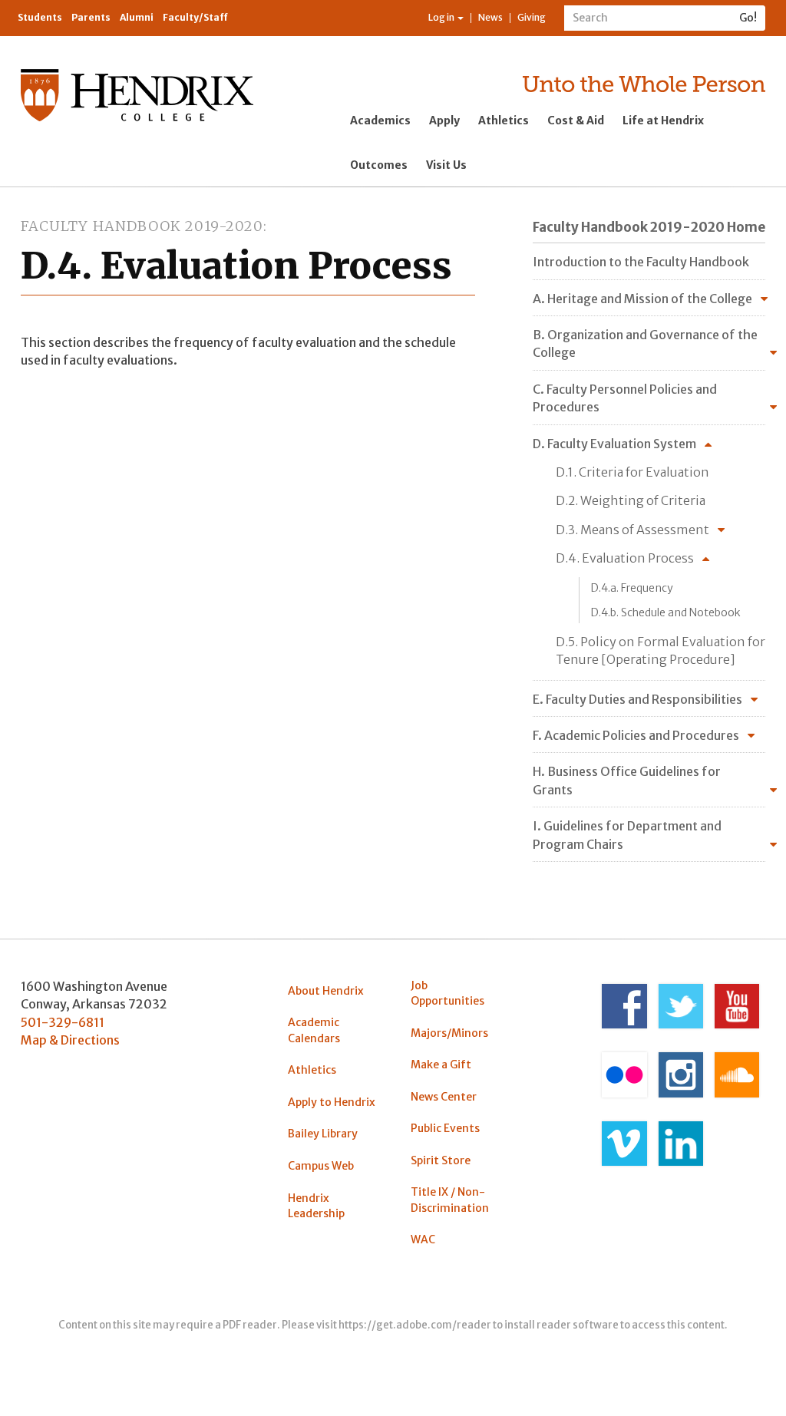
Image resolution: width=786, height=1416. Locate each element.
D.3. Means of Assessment (632, 529)
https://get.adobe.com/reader (415, 1325)
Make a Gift (441, 1064)
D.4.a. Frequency (632, 588)
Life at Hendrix (663, 120)
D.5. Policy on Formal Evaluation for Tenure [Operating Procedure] (660, 650)
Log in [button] (442, 17)
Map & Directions (70, 1040)
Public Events (445, 1128)
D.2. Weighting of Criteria (630, 500)
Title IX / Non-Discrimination (450, 1199)
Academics (380, 120)
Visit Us (446, 165)
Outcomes (379, 165)
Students (40, 17)
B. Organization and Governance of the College (645, 343)
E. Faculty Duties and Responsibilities (637, 699)
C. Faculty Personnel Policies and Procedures (625, 397)
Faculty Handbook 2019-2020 (142, 226)
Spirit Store (441, 1160)
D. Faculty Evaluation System (614, 443)
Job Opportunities (447, 993)
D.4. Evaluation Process (625, 558)
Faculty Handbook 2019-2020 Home (649, 227)
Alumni (137, 17)
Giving (531, 17)
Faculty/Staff (195, 17)
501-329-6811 (62, 1022)
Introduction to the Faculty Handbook (641, 261)
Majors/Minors (449, 1033)
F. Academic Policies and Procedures (636, 735)
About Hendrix (326, 991)
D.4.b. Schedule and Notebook (666, 612)
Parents (91, 17)
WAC (423, 1239)
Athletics (503, 120)
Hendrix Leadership (316, 1205)
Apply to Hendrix (331, 1102)
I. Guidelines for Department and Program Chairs (627, 834)
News (490, 17)
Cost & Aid (575, 120)
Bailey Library (323, 1133)
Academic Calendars (314, 1030)
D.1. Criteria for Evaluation (632, 472)
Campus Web (321, 1166)
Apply (444, 120)
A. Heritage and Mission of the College (642, 298)
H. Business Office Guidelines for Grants (627, 780)
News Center (444, 1097)
